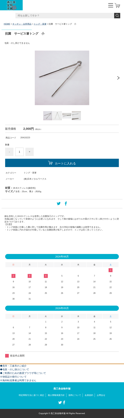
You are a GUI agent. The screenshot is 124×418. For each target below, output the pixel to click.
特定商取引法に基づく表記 (31, 395)
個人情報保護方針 (56, 395)
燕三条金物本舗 (62, 388)
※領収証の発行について (13, 376)
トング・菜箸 (40, 24)
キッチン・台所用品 (21, 24)
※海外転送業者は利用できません (18, 380)
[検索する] (117, 15)
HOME (7, 24)
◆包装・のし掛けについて (14, 369)
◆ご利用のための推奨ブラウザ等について (23, 373)
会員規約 (89, 395)
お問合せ (101, 395)
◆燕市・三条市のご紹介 (13, 366)
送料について (74, 395)
